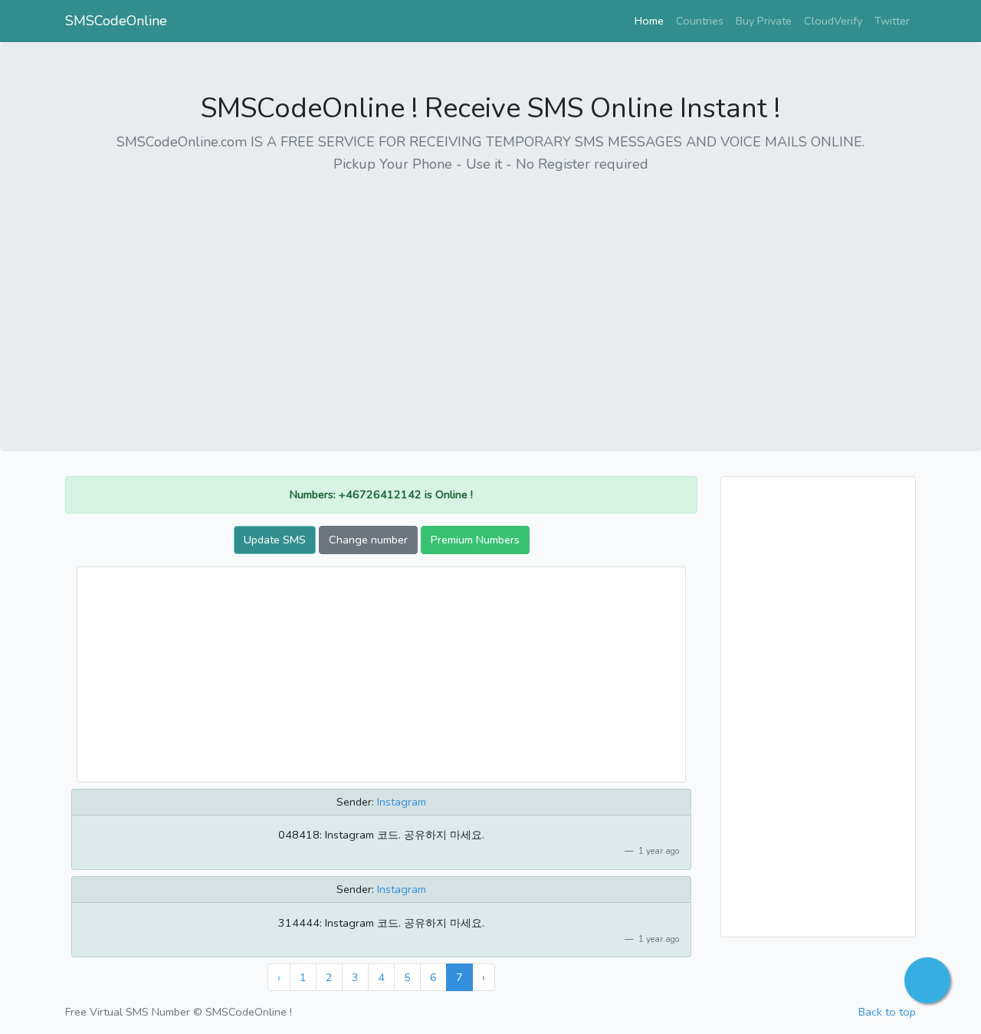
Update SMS (275, 539)
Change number (368, 539)
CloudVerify (833, 20)
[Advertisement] (490, 295)
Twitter (892, 20)
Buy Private (764, 20)
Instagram (401, 801)
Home (652, 20)
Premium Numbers (475, 539)
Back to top (887, 1011)
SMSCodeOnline (116, 20)
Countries (699, 20)
